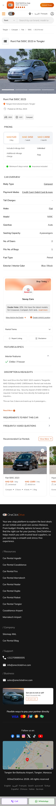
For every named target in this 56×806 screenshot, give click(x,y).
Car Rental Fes (10, 571)
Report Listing (17, 338)
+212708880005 (16, 657)
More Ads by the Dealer (15, 317)
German (39, 789)
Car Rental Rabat (12, 597)
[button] (3, 14)
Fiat (51, 208)
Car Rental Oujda (11, 591)
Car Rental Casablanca (14, 564)
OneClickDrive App (22, 4)
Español (14, 789)
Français (23, 785)
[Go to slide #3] (34, 89)
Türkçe (47, 785)
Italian (32, 789)
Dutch (31, 785)
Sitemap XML (9, 634)
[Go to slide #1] (8, 89)
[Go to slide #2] (21, 89)
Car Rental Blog (11, 640)
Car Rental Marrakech (14, 577)
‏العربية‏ (15, 785)
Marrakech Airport (12, 617)
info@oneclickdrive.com (19, 665)
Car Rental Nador (12, 584)
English (7, 785)
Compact (48, 184)
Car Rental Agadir (12, 558)
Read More (8, 410)
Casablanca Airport (13, 610)
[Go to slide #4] (48, 89)
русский (39, 785)
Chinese (23, 789)
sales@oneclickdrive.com (19, 680)
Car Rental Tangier (12, 604)
